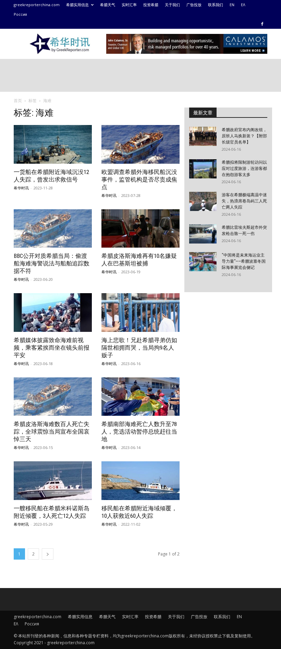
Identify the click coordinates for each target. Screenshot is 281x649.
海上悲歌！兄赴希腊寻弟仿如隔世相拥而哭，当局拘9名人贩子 (139, 348)
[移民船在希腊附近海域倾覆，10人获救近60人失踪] (140, 480)
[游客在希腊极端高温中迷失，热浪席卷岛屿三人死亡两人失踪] (203, 201)
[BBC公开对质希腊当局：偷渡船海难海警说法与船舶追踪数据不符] (53, 228)
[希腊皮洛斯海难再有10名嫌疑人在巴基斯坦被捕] (140, 228)
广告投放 (193, 4)
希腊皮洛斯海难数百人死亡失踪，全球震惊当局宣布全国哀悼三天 (51, 431)
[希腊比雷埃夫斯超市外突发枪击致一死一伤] (203, 234)
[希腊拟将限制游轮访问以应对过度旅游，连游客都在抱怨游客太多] (203, 168)
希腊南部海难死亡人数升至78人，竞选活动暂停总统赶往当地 (139, 431)
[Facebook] (262, 24)
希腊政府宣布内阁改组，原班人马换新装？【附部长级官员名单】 (244, 136)
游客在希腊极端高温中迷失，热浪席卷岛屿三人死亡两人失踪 (244, 201)
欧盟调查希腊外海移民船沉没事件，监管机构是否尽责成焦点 (139, 179)
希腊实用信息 (77, 4)
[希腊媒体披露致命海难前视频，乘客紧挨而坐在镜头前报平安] (53, 312)
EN (232, 4)
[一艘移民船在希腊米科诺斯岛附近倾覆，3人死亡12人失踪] (53, 480)
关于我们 (172, 4)
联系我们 (215, 4)
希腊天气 (107, 4)
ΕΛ (243, 4)
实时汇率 (129, 4)
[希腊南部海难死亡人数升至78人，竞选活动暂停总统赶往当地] (140, 396)
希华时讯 (21, 187)
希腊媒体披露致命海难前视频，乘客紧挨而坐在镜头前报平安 (51, 348)
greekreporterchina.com (37, 4)
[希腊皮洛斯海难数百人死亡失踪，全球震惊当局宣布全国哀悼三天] (53, 396)
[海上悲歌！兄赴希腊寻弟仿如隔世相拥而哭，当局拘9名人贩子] (140, 312)
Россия (20, 14)
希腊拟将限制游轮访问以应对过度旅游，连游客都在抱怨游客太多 (244, 168)
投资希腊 (150, 4)
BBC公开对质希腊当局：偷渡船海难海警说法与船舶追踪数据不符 (51, 263)
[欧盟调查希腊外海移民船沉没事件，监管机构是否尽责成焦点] (140, 144)
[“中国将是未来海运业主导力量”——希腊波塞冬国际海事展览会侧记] (203, 261)
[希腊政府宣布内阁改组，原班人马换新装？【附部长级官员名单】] (203, 136)
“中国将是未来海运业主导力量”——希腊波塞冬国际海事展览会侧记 (244, 261)
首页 (18, 100)
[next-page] (47, 554)
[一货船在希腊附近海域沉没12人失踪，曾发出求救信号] (53, 144)
